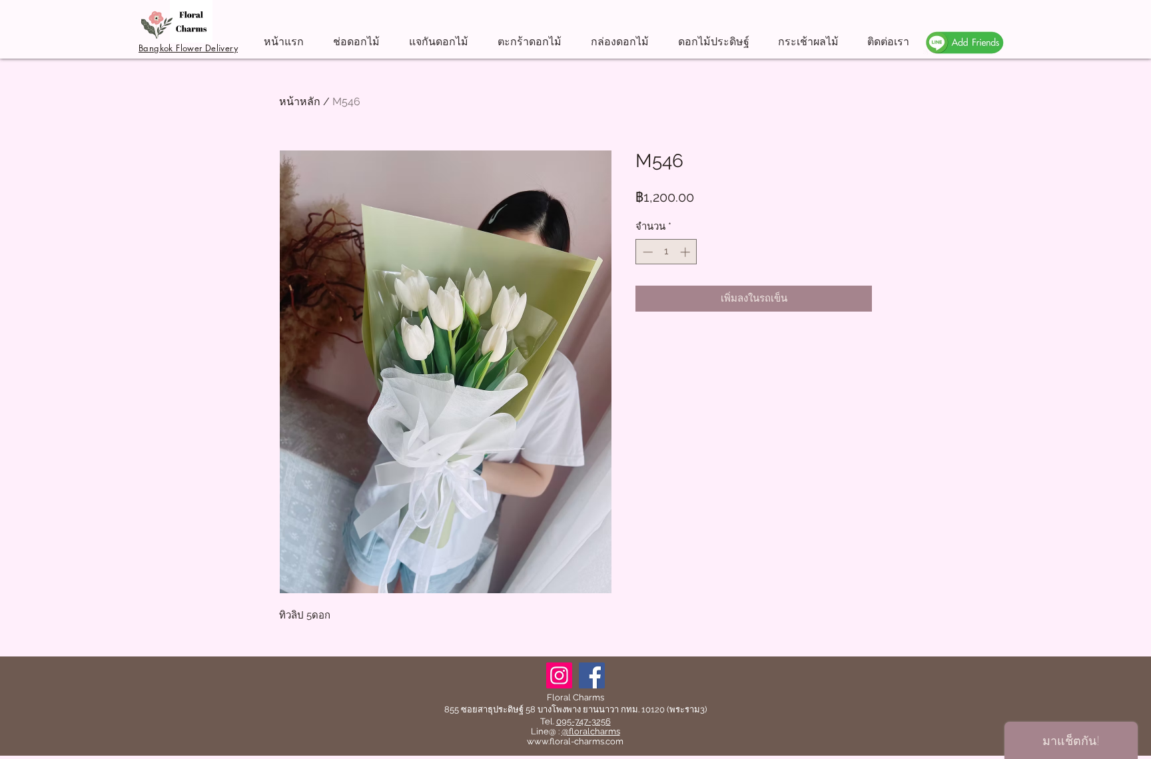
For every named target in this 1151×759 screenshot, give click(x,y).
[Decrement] (646, 252)
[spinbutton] (666, 252)
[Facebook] (592, 675)
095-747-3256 (583, 721)
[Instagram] (559, 675)
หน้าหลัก (299, 101)
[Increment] (686, 252)
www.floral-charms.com (575, 741)
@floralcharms (591, 731)
